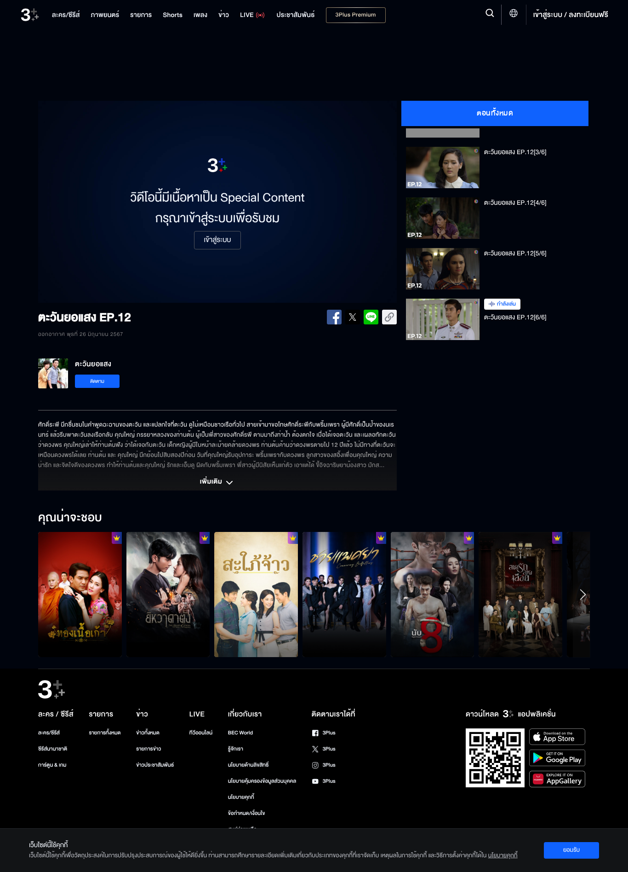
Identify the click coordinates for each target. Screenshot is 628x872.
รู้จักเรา (235, 749)
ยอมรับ (571, 850)
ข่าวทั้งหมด (148, 732)
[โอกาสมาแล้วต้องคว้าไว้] (432, 594)
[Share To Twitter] (352, 317)
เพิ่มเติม (212, 482)
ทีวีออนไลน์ (200, 732)
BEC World (240, 732)
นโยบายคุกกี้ (241, 797)
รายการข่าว (148, 749)
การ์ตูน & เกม (52, 765)
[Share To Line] (371, 317)
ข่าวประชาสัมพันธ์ (155, 765)
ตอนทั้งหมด (495, 113)
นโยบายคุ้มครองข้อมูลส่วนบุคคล (262, 781)
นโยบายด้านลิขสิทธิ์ (248, 765)
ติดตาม (97, 381)
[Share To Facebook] (334, 317)
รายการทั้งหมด (104, 732)
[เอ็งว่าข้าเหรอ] (168, 594)
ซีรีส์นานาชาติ (52, 749)
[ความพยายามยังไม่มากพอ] (520, 594)
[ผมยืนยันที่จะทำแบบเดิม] (344, 594)
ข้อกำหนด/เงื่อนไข (246, 813)
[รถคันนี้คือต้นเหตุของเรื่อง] (256, 594)
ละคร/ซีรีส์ (49, 732)
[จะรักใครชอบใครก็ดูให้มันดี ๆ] (80, 594)
